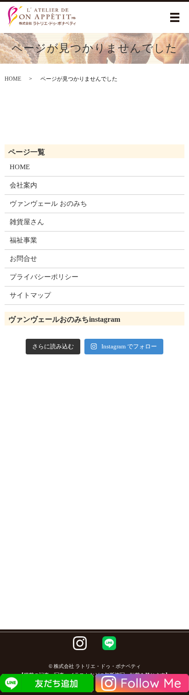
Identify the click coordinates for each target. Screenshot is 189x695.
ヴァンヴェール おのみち (48, 203)
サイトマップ (30, 295)
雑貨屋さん (27, 222)
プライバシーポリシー (44, 277)
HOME (13, 79)
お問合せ (23, 258)
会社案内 (23, 185)
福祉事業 (23, 240)
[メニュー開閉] (174, 17)
